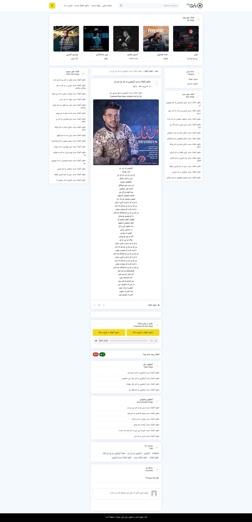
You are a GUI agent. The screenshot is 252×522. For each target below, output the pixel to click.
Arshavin (155, 453)
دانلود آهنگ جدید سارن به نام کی (146, 436)
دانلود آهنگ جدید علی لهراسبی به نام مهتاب (70, 146)
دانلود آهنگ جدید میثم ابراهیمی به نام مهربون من (183, 103)
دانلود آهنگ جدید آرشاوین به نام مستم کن (143, 372)
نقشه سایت (95, 5)
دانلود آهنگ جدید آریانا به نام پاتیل (146, 424)
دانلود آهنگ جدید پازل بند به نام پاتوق (71, 135)
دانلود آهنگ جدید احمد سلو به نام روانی (71, 113)
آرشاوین (125, 93)
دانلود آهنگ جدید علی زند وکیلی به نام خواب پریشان (69, 106)
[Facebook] (95, 305)
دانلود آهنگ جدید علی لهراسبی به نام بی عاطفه (71, 120)
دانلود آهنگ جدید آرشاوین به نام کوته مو (144, 390)
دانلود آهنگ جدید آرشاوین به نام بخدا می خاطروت (140, 378)
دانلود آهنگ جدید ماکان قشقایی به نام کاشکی (184, 138)
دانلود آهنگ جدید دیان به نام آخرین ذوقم (185, 166)
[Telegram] (104, 305)
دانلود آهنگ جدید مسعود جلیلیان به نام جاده (184, 119)
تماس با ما (68, 5)
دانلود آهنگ (193, 79)
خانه (156, 71)
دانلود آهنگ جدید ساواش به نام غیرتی (186, 172)
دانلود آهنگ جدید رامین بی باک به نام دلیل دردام (184, 112)
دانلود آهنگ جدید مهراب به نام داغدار (145, 419)
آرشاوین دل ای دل (134, 453)
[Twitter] (99, 305)
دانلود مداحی (192, 83)
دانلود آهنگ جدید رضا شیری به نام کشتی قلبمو (185, 159)
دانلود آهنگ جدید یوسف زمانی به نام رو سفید (69, 93)
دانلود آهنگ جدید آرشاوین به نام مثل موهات (142, 384)
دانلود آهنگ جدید (82, 5)
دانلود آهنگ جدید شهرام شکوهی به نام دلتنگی (184, 177)
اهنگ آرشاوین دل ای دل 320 (114, 453)
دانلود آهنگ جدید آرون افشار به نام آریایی (185, 152)
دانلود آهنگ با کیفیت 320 (109, 332)
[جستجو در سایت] (121, 6)
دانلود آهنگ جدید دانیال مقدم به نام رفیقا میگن (185, 145)
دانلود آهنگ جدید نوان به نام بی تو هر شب (69, 79)
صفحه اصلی (107, 5)
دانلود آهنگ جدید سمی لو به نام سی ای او (143, 407)
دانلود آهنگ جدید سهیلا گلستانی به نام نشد (143, 413)
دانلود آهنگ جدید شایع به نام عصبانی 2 (71, 180)
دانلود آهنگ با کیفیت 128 (143, 332)
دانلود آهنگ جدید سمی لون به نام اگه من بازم (185, 125)
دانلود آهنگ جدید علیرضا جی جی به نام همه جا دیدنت (139, 430)
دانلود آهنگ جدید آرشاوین (121, 457)
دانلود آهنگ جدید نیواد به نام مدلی (73, 99)
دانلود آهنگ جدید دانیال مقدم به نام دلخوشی (184, 132)
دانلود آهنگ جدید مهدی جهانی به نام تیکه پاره (69, 141)
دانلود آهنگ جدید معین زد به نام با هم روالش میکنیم (71, 86)
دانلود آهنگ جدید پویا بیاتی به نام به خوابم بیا (70, 153)
